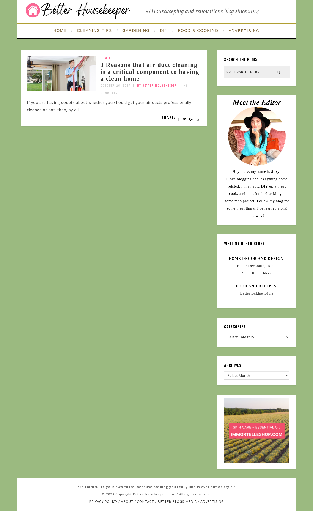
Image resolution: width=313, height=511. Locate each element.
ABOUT (127, 501)
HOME (60, 30)
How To (106, 58)
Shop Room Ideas (257, 273)
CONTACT (145, 501)
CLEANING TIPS (94, 30)
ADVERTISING (244, 31)
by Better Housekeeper (157, 85)
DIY (164, 30)
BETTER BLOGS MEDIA (177, 501)
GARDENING (136, 30)
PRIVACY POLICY (103, 501)
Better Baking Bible (256, 293)
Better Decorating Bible (257, 266)
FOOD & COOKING (198, 30)
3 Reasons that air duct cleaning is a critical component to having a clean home (149, 71)
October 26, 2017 (115, 85)
